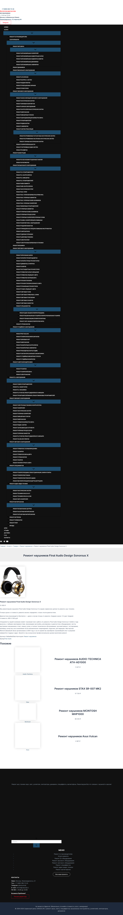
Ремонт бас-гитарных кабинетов (26, 197)
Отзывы (6, 530)
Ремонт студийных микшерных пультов (28, 356)
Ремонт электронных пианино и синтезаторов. (27, 405)
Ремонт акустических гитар (24, 189)
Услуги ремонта (14, 39)
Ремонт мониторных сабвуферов (26, 348)
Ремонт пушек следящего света (26, 289)
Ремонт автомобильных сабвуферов (27, 64)
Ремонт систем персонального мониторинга (30, 353)
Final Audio (7, 639)
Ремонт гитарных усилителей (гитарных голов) (30, 217)
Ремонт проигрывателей (23, 120)
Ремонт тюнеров (21, 369)
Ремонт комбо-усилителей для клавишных (29, 220)
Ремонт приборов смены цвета (22, 454)
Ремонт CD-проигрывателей (24, 172)
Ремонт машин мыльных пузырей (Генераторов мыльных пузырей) (40, 315)
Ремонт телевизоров (16, 520)
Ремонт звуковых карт (23, 339)
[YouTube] (7, 542)
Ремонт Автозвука (18, 46)
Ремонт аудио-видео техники (19, 483)
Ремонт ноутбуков (15, 517)
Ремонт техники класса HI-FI (21, 493)
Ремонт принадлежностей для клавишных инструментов (34, 228)
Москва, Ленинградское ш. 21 (25, 881)
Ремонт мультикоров (22, 162)
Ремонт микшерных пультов (25, 115)
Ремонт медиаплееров (23, 82)
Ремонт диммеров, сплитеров (25, 263)
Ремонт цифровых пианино (24, 237)
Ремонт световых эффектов (24, 303)
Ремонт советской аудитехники (22, 362)
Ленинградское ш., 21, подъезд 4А (11, 19)
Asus (27, 750)
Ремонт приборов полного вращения (27, 272)
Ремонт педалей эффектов (24, 225)
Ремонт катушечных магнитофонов (24, 514)
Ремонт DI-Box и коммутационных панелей (29, 159)
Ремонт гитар (14, 522)
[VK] (1, 542)
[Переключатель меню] (32, 33)
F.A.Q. (5, 535)
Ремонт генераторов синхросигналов (27, 336)
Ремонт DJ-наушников (19, 390)
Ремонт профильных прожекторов (27, 286)
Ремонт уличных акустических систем (31, 141)
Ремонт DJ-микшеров (22, 177)
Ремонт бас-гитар (21, 192)
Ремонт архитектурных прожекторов (27, 261)
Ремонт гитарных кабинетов (24, 209)
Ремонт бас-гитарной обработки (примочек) (29, 194)
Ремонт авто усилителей (20, 499)
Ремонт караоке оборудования (25, 106)
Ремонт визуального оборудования (24, 70)
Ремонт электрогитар (22, 240)
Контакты (7, 537)
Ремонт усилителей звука (24, 371)
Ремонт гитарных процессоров (25, 214)
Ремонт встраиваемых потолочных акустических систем (37, 136)
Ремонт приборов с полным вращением (25, 448)
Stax (27, 702)
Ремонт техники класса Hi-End (22, 496)
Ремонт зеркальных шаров (24, 255)
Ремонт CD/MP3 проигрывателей (22, 384)
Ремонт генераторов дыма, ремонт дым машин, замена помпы (32, 472)
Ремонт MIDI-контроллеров (24, 186)
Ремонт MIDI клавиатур (23, 183)
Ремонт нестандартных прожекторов (27, 269)
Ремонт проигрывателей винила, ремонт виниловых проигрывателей (34, 395)
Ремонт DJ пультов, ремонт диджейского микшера (28, 392)
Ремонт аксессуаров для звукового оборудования (31, 98)
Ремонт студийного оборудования (23, 327)
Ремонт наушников (19, 245)
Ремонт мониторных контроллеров (27, 345)
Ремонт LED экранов (22, 77)
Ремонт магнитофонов (17, 502)
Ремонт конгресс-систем (24, 80)
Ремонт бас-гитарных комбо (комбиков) (28, 200)
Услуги (6, 29)
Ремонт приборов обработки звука (23, 422)
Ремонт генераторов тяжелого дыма (24, 478)
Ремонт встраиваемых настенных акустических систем (37, 138)
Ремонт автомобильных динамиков (27, 61)
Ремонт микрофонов (22, 112)
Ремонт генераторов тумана (21, 475)
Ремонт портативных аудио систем (27, 147)
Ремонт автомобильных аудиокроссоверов (29, 59)
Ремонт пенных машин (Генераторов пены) (33, 318)
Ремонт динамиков (19, 67)
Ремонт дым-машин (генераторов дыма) (32, 313)
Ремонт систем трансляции (24, 129)
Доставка (7, 533)
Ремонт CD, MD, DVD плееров (21, 439)
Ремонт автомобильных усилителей (27, 53)
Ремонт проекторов (22, 88)
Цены (5, 528)
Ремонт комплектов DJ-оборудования (28, 223)
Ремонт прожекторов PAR (24, 280)
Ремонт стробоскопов (23, 324)
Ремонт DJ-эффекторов (20, 387)
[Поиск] (36, 845)
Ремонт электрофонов (23, 374)
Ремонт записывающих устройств (23, 427)
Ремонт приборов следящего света (27, 275)
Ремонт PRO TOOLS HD (22, 333)
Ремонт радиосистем (22, 123)
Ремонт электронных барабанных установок (30, 242)
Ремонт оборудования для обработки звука (29, 117)
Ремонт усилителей (19, 408)
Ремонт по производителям (18, 36)
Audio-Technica (28, 674)
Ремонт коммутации (19, 153)
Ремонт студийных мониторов (25, 359)
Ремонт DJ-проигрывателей (24, 180)
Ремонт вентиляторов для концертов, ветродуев (27, 481)
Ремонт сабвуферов (22, 126)
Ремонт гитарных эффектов (21, 433)
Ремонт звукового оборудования (23, 91)
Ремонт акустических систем (25, 101)
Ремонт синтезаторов (23, 231)
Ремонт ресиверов (21, 150)
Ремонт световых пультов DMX (25, 297)
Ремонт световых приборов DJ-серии (27, 294)
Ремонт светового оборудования (23, 248)
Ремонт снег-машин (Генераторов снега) (32, 321)
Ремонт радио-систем (20, 425)
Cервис (6, 27)
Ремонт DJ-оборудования (17, 377)
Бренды (12, 525)
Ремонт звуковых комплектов (25, 103)
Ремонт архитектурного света (22, 462)
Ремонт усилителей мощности (25, 144)
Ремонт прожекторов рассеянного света (28, 283)
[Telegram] (4, 542)
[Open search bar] (36, 839)
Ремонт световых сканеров (24, 300)
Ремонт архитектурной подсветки (26, 258)
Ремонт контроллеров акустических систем (29, 109)
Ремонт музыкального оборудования (24, 165)
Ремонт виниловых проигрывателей (27, 206)
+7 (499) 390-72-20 (8, 9)
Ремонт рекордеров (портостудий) (26, 350)
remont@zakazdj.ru (22, 887)
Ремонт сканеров (18, 451)
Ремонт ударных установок (24, 234)
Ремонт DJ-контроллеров (24, 175)
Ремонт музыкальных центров (22, 508)
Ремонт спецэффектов (23, 306)
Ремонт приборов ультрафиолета (26, 277)
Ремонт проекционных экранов (26, 85)
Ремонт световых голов (23, 292)
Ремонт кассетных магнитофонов (23, 511)
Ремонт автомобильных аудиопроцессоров (29, 56)
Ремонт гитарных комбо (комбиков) (27, 211)
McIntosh (28, 722)
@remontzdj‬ (22, 885)
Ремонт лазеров (21, 266)
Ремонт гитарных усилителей (22, 413)
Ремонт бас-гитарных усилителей (26, 203)
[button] (5, 23)
